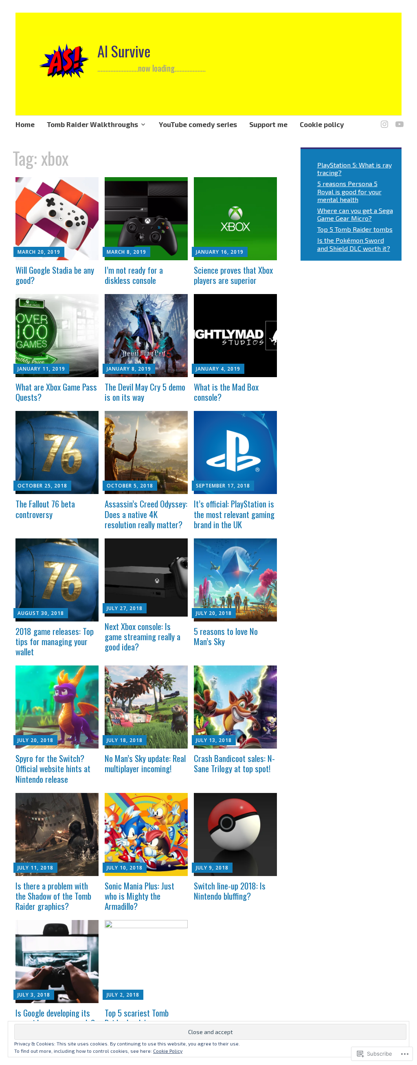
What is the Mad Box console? (226, 391)
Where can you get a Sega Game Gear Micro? (355, 214)
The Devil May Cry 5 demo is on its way (145, 391)
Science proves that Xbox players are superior (233, 275)
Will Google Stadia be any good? (54, 275)
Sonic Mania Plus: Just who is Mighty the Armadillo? (139, 895)
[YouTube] (398, 119)
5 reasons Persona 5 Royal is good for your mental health (349, 191)
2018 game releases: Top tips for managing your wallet (54, 641)
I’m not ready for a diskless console (134, 275)
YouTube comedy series (198, 124)
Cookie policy (322, 124)
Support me (268, 124)
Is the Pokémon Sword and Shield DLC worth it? (353, 244)
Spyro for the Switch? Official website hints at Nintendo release (52, 768)
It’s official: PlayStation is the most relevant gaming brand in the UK (234, 513)
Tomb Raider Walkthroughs (92, 124)
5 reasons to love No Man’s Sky (226, 636)
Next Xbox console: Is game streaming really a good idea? (142, 636)
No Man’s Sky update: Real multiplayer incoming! (145, 763)
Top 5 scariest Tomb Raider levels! (137, 1017)
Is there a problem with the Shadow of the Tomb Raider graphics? (53, 895)
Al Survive (124, 50)
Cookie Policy (167, 1051)
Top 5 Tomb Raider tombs (355, 229)
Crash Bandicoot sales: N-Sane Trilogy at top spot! (234, 763)
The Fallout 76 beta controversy (45, 508)
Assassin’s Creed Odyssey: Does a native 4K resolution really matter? (146, 513)
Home (25, 124)
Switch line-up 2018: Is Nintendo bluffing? (230, 890)
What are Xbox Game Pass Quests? (56, 391)
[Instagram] (383, 119)
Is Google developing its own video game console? (55, 1017)
